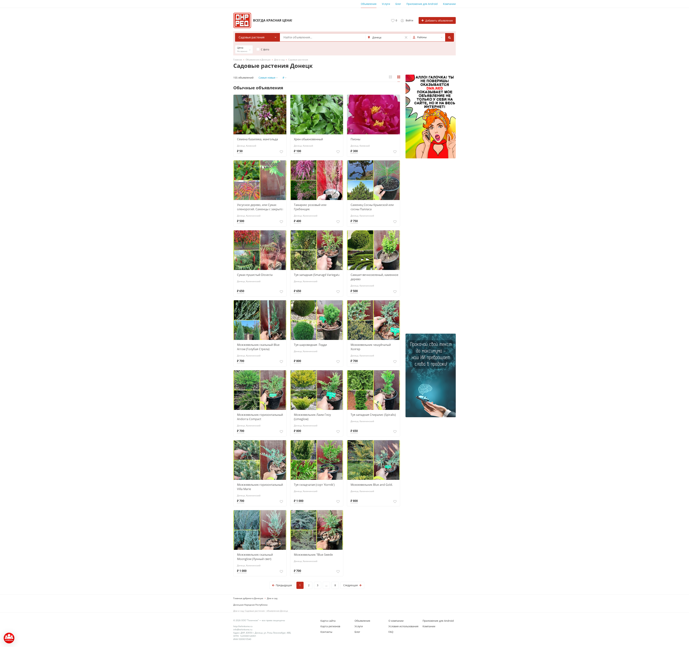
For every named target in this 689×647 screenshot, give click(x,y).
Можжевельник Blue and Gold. (372, 485)
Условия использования (403, 626)
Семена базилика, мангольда (257, 139)
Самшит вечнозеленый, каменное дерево (374, 277)
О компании (396, 620)
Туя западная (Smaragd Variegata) (317, 275)
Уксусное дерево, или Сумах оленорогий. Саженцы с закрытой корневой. (261, 207)
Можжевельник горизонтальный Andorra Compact (260, 417)
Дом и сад (272, 598)
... (326, 585)
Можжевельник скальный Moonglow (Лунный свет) (255, 557)
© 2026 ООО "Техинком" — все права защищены (259, 620)
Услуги (386, 4)
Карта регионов (330, 626)
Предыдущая (284, 585)
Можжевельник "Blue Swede (313, 555)
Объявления (368, 4)
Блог (398, 4)
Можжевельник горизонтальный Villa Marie (260, 487)
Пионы (355, 139)
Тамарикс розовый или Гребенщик (310, 207)
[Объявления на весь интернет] (431, 116)
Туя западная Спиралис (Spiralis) (373, 415)
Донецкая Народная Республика (250, 604)
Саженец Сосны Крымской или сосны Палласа (372, 207)
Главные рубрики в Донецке (248, 598)
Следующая (350, 585)
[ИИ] (431, 375)
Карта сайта (328, 620)
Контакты (326, 632)
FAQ (390, 632)
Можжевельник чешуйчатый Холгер (371, 347)
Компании (449, 4)
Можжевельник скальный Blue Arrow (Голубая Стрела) (258, 347)
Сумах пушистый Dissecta (255, 275)
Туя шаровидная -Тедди (310, 345)
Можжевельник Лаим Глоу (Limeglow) (312, 417)
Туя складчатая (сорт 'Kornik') (314, 485)
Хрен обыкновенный (308, 139)
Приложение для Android (422, 4)
